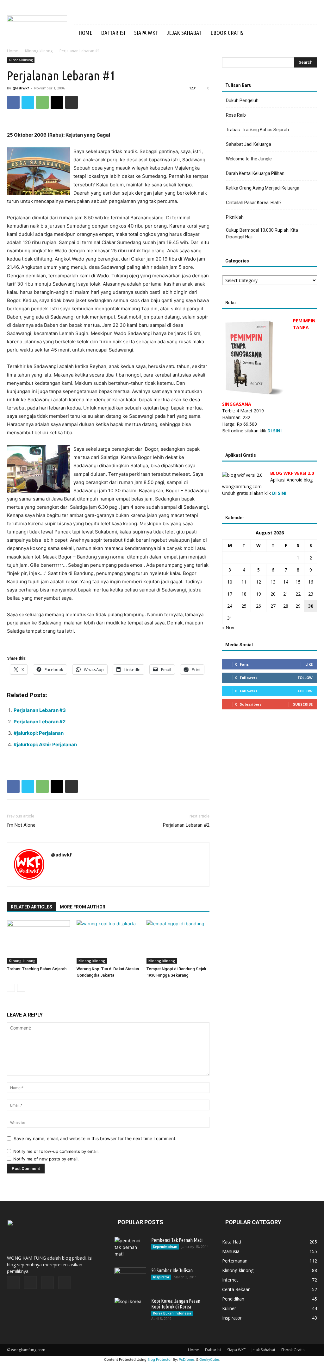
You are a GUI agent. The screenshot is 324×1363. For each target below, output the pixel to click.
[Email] (57, 102)
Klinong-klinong (39, 51)
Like (309, 664)
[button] (309, 33)
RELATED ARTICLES (31, 906)
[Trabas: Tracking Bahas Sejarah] (38, 942)
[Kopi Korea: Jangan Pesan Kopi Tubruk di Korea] (130, 1309)
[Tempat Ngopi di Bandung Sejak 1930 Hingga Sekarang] (177, 942)
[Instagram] (30, 1282)
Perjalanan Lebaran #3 (40, 710)
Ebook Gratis (226, 32)
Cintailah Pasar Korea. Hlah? (254, 202)
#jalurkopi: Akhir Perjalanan (45, 744)
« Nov (228, 627)
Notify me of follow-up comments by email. (56, 1151)
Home (85, 32)
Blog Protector (159, 1359)
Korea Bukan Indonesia (172, 1313)
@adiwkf (21, 88)
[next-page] (21, 988)
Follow (305, 677)
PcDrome (186, 1359)
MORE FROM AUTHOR (82, 906)
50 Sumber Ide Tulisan (172, 1270)
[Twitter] (28, 102)
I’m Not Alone (21, 825)
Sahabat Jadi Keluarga (248, 144)
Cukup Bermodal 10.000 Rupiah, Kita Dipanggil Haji (262, 233)
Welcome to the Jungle (249, 158)
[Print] (71, 102)
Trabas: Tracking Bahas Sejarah (36, 968)
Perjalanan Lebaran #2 (39, 722)
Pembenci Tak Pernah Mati (176, 1240)
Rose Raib (236, 115)
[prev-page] (11, 988)
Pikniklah (235, 217)
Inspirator (161, 1277)
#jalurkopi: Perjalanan (39, 733)
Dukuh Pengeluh (242, 100)
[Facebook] (13, 102)
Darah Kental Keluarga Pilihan (255, 173)
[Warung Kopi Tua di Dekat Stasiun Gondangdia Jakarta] (108, 942)
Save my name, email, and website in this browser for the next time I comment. (95, 1138)
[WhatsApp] (42, 102)
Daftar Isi (113, 32)
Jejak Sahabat (184, 32)
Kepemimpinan (165, 1246)
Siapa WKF (146, 32)
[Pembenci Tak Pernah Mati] (130, 1248)
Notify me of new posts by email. (46, 1158)
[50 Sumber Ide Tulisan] (130, 1279)
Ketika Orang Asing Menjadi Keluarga (262, 188)
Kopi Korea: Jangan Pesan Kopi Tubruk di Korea (175, 1303)
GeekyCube (209, 1359)
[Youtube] (64, 1282)
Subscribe (303, 704)
